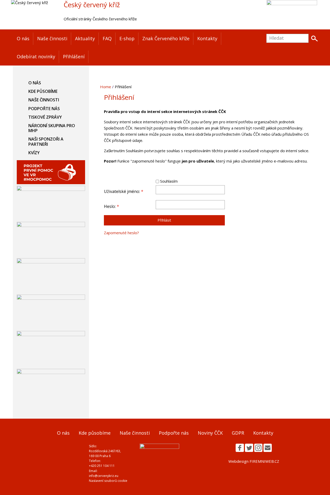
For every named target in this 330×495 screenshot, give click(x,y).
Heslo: (111, 206)
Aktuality (85, 38)
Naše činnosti (52, 38)
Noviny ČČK (210, 433)
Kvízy (34, 153)
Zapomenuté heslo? (121, 232)
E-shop (127, 38)
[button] (240, 448)
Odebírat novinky (36, 56)
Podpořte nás (44, 108)
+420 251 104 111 (102, 466)
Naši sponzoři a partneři (45, 141)
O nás (23, 38)
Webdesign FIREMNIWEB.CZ (253, 461)
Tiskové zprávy (45, 117)
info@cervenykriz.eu (103, 476)
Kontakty (207, 38)
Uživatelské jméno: (123, 191)
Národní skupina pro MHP (51, 128)
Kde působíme (42, 91)
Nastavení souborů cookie (108, 480)
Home (105, 86)
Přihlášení (74, 56)
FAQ (107, 38)
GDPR (238, 433)
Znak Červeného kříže (165, 38)
